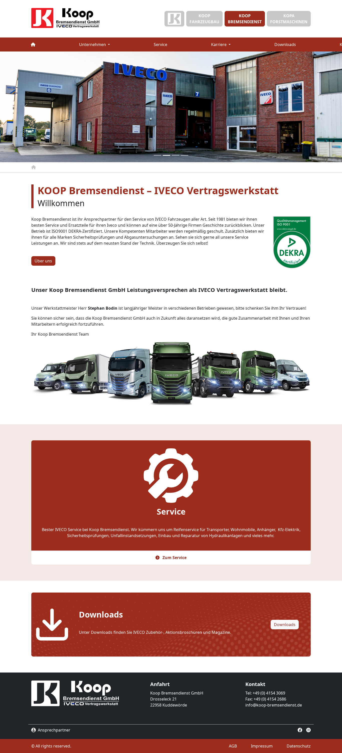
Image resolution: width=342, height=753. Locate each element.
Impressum (262, 746)
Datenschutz (299, 746)
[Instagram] (308, 729)
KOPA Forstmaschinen (288, 18)
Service (160, 44)
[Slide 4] (184, 155)
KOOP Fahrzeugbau (204, 18)
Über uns (43, 261)
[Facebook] (300, 729)
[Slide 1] (157, 155)
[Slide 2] (166, 155)
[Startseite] (75, 18)
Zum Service (174, 557)
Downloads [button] (284, 624)
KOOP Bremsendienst (245, 18)
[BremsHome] (33, 44)
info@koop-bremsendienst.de (273, 705)
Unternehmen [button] (93, 44)
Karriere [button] (219, 44)
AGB (233, 746)
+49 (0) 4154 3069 (269, 693)
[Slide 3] (175, 155)
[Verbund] (174, 18)
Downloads (285, 44)
